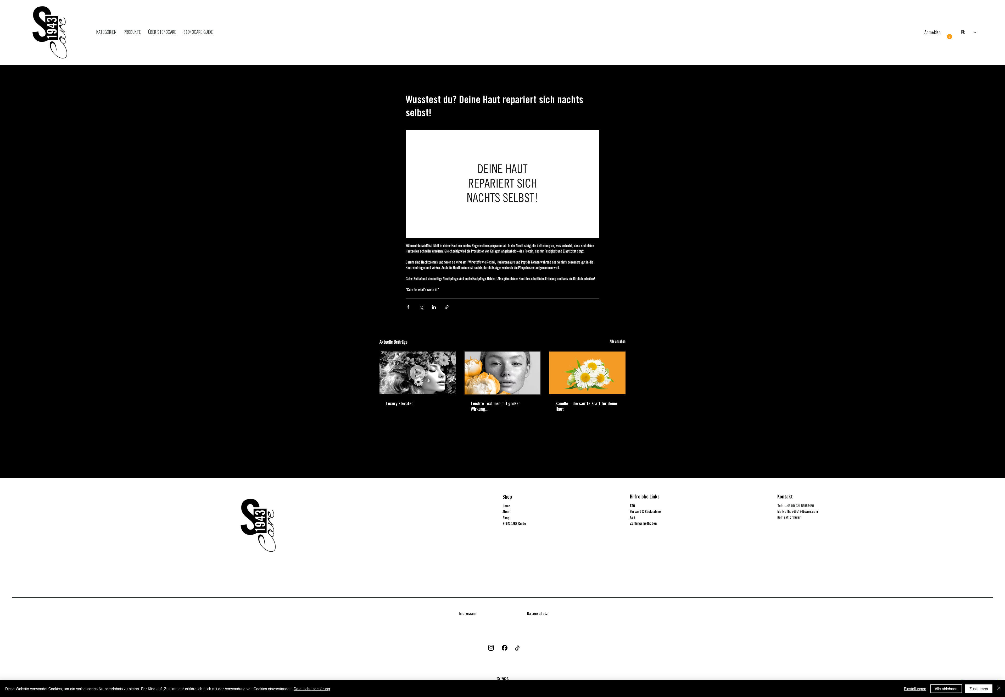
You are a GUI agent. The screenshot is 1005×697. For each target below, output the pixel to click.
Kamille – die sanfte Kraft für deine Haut (586, 406)
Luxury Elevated (400, 403)
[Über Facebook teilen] (408, 307)
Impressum (467, 613)
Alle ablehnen (946, 688)
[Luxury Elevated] (417, 373)
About (506, 512)
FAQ (632, 506)
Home (506, 506)
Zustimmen (978, 688)
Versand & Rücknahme (645, 511)
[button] (949, 36)
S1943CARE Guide (514, 524)
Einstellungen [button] (915, 688)
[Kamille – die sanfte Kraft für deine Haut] (587, 373)
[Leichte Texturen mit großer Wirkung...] (503, 373)
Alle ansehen (618, 342)
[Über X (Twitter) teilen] (420, 307)
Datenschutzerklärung (312, 688)
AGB (632, 517)
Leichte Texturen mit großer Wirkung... (495, 406)
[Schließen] (999, 688)
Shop (506, 518)
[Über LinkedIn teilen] (433, 307)
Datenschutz (537, 613)
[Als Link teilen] (446, 307)
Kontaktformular (789, 517)
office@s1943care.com (801, 511)
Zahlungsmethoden (643, 523)
